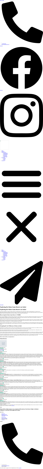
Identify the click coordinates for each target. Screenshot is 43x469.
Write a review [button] (2, 349)
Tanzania (4, 158)
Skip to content (2, 0)
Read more (12, 405)
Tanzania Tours (5, 252)
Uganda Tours (5, 156)
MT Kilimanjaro (5, 153)
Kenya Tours (5, 155)
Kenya (4, 258)
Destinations (3, 157)
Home (2, 150)
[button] (21, 205)
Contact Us (3, 160)
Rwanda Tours (5, 255)
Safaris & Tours (4, 152)
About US (3, 151)
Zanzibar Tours (5, 154)
